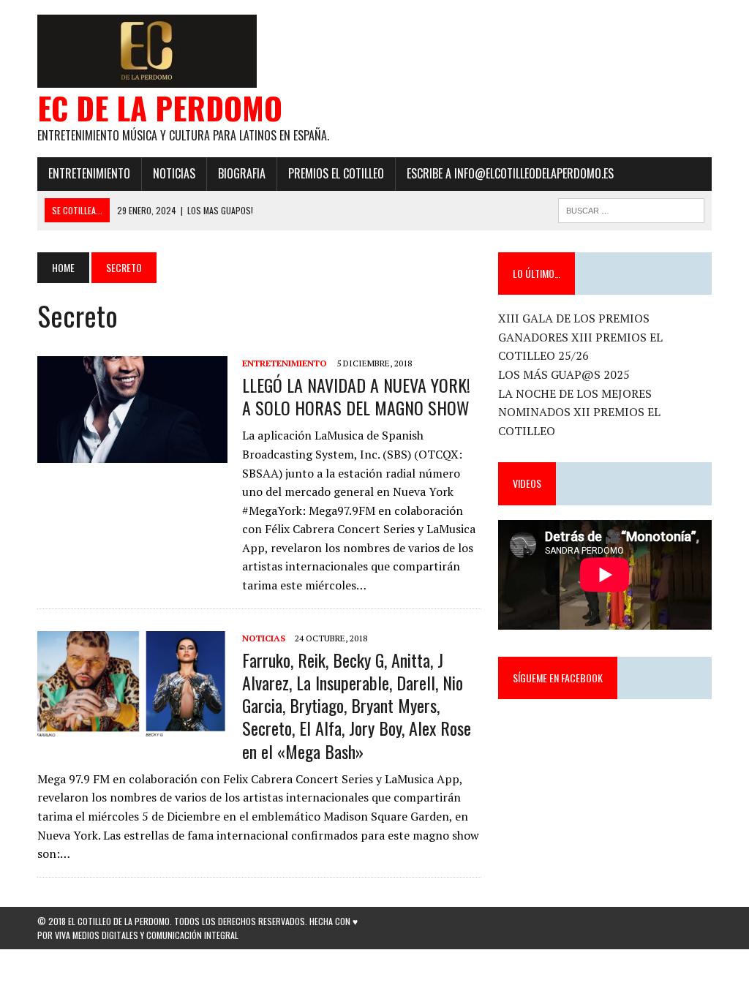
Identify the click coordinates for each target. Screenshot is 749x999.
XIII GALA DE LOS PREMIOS (574, 318)
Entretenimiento (89, 173)
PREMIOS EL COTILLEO (336, 173)
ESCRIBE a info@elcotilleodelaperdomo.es (510, 173)
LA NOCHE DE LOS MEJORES (575, 393)
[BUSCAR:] (631, 208)
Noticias (174, 173)
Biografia (242, 173)
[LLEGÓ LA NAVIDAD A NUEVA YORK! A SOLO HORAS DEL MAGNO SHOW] (132, 453)
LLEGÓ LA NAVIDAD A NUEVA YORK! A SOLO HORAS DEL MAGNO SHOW (356, 396)
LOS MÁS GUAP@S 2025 (564, 374)
